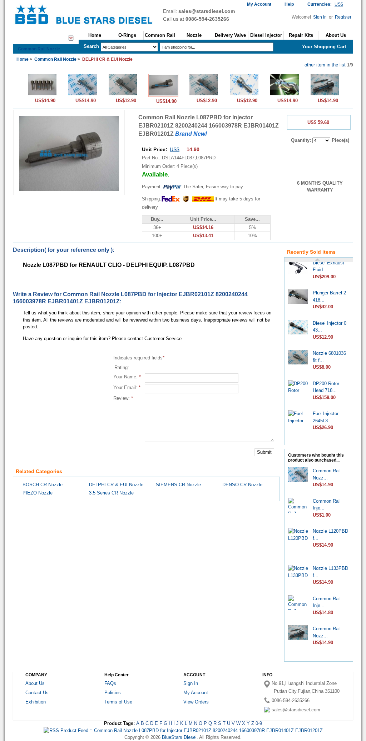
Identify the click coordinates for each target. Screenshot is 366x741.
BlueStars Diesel (179, 737)
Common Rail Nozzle (39, 48)
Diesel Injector (266, 35)
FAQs (110, 683)
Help (289, 4)
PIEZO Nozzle (38, 493)
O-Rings (127, 35)
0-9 (259, 723)
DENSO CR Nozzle (242, 484)
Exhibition (35, 702)
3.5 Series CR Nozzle (111, 493)
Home (94, 35)
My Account (259, 4)
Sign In (190, 683)
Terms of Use (118, 702)
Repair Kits (301, 35)
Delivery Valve (230, 35)
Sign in (320, 17)
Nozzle (194, 35)
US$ (174, 149)
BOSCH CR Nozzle (43, 484)
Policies (112, 692)
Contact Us (37, 692)
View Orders (196, 702)
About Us (35, 683)
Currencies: (325, 4)
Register (343, 17)
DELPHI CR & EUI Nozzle (116, 484)
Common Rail (160, 35)
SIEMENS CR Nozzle (178, 484)
